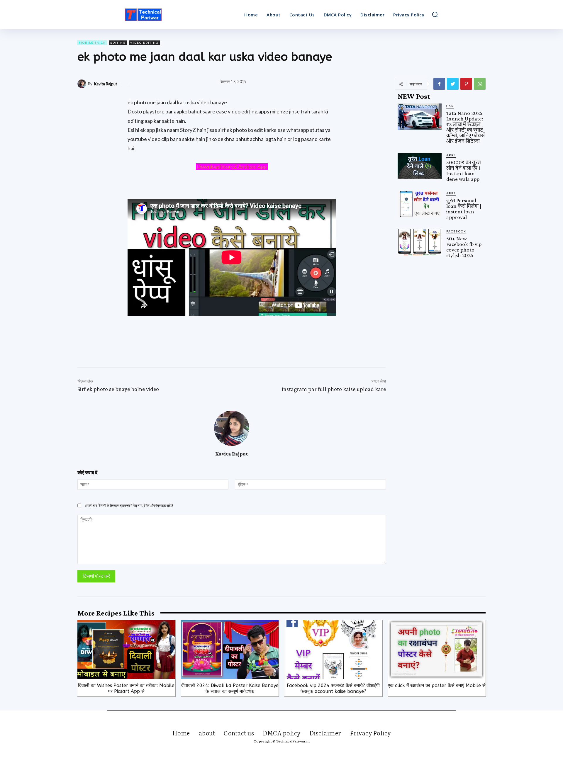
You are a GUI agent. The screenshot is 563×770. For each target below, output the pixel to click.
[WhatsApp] (480, 84)
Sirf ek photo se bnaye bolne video (118, 389)
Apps (451, 155)
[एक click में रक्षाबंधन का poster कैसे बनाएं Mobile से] (437, 649)
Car (450, 106)
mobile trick (92, 42)
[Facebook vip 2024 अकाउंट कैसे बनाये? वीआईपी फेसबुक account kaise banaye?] (333, 649)
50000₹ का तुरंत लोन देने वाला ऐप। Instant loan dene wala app (463, 170)
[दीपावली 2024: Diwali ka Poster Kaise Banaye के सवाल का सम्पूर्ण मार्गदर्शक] (230, 649)
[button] (435, 14)
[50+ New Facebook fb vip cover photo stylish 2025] (420, 242)
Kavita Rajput (105, 84)
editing (118, 42)
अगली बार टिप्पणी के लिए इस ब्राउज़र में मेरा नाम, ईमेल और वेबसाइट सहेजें (129, 505)
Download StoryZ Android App (232, 166)
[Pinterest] (466, 84)
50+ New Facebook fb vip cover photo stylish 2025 (463, 246)
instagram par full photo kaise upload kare (334, 389)
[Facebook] (439, 84)
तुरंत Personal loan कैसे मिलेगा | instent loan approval (463, 208)
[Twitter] (453, 84)
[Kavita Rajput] (82, 83)
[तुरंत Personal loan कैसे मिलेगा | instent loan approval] (420, 204)
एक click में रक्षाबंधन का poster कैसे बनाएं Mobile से (437, 685)
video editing (144, 42)
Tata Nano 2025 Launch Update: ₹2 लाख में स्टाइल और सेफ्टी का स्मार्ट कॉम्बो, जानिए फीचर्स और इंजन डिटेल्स (465, 127)
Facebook (456, 231)
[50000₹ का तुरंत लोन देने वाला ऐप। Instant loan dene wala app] (420, 166)
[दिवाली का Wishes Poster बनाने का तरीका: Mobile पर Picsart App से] (126, 649)
